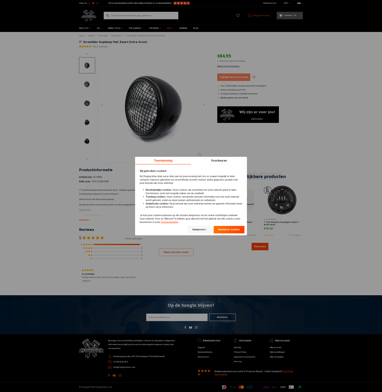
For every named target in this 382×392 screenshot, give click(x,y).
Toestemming (163, 160)
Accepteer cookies (229, 229)
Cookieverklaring (169, 222)
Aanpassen (198, 229)
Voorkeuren (219, 160)
